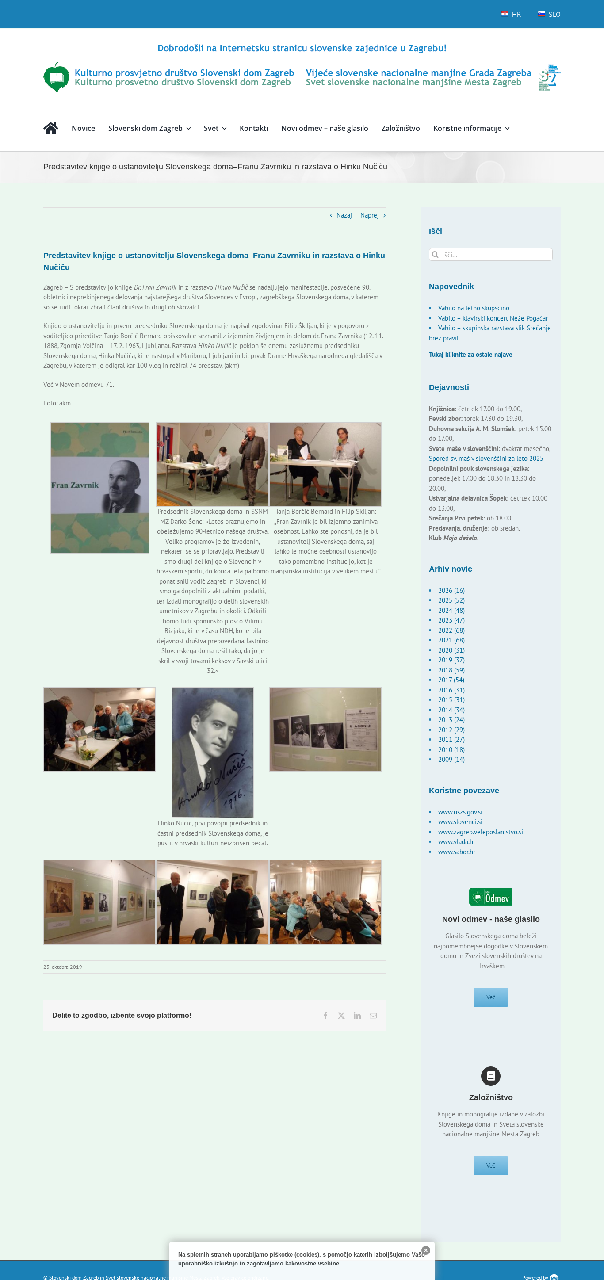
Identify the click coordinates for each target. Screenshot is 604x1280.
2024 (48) (451, 610)
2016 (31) (451, 690)
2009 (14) (451, 759)
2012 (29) (451, 730)
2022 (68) (451, 630)
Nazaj (344, 215)
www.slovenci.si (460, 822)
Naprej (369, 215)
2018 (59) (451, 670)
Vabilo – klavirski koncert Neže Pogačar (493, 318)
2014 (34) (451, 710)
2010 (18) (451, 749)
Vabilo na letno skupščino (473, 308)
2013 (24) (451, 719)
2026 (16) (451, 590)
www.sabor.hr (456, 852)
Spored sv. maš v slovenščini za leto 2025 (486, 458)
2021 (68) (451, 640)
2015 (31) (451, 699)
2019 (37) (451, 660)
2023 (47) (451, 620)
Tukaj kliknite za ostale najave (470, 354)
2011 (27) (451, 739)
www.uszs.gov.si (460, 812)
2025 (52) (451, 600)
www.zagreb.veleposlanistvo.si (480, 832)
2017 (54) (451, 680)
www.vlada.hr (456, 841)
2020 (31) (451, 650)
